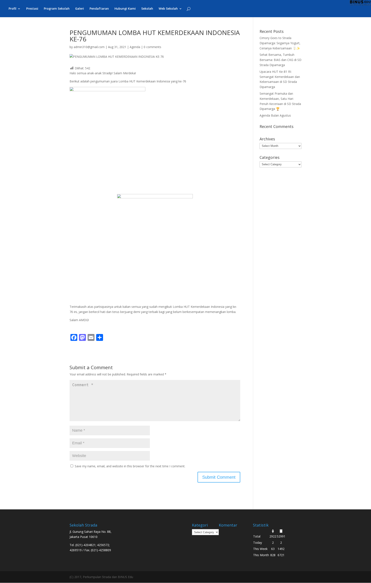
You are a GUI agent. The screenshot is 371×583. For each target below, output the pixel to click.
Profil (12, 9)
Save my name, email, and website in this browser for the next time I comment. (130, 466)
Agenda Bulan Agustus (275, 115)
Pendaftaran (99, 9)
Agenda (135, 47)
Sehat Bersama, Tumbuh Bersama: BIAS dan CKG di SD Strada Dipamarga (280, 60)
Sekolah (147, 9)
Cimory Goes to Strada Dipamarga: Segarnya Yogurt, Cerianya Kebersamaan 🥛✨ (280, 43)
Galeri (79, 9)
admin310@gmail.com (89, 47)
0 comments (152, 47)
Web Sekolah (168, 9)
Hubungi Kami (125, 9)
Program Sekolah (57, 9)
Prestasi (32, 9)
